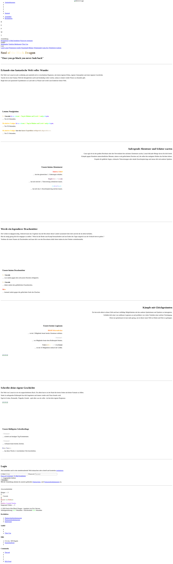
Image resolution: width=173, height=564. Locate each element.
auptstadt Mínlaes (27, 48)
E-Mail (3, 474)
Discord (7, 552)
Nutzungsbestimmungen (51, 482)
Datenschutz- (37, 482)
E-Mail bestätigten (20, 476)
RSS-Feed (8, 561)
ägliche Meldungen (15, 44)
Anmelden (8, 16)
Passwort (31, 474)
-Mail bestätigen (14, 40)
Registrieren (8, 18)
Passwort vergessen (7, 476)
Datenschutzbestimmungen (13, 518)
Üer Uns (25, 44)
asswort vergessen (26, 40)
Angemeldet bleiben (9, 478)
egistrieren (4, 40)
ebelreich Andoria (55, 48)
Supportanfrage (10, 543)
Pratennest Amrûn (15, 48)
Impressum (8, 522)
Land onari (5, 48)
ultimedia (4, 44)
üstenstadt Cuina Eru (41, 48)
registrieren (59, 470)
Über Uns (8, 533)
